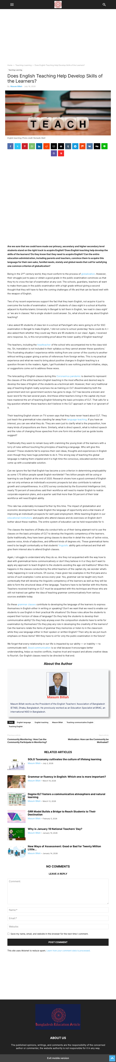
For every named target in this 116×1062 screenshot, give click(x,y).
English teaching (41, 722)
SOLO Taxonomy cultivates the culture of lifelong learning (64, 759)
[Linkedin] (39, 146)
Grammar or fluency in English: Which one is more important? (67, 776)
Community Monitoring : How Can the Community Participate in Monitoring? (27, 740)
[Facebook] (10, 146)
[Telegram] (75, 146)
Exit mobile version (58, 1058)
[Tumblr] (68, 146)
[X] (17, 146)
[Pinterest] (25, 146)
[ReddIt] (46, 146)
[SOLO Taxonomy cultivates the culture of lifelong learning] (16, 764)
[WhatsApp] (32, 146)
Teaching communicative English (80, 722)
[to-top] (112, 1057)
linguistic (63, 545)
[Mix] (82, 146)
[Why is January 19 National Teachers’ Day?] (16, 834)
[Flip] (61, 153)
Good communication (39, 647)
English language (24, 722)
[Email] (54, 146)
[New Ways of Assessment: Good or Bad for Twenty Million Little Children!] (16, 851)
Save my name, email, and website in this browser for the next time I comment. (49, 933)
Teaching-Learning (23, 65)
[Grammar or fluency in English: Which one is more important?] (16, 782)
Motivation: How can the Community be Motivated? (88, 740)
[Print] (61, 146)
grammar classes (26, 604)
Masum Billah (16, 86)
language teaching (77, 419)
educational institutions (19, 517)
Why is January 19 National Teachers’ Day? (55, 828)
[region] (58, 38)
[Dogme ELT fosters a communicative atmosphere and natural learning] (16, 799)
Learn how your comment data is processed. (68, 950)
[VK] (90, 146)
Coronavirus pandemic (68, 376)
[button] (11, 4)
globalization (88, 273)
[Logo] (58, 1028)
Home (9, 65)
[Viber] (54, 153)
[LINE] (104, 146)
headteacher (44, 344)
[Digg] (97, 146)
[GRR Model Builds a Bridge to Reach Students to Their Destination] (16, 817)
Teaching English (16, 726)
